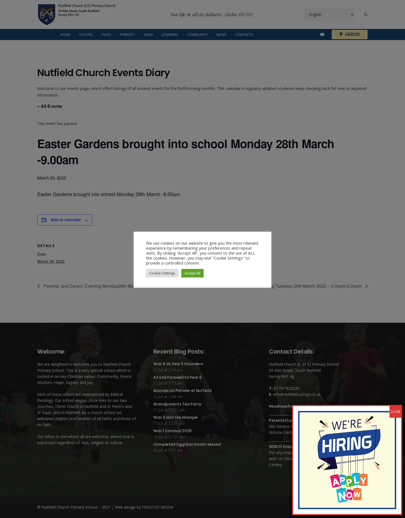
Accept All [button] (192, 273)
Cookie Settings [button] (162, 273)
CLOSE (395, 411)
